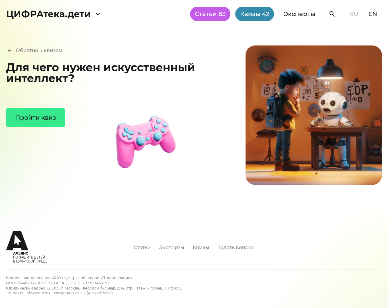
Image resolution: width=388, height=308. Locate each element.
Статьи (210, 14)
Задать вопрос (236, 247)
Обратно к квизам (39, 50)
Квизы (254, 14)
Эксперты (299, 14)
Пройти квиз (35, 117)
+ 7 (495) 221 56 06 (97, 293)
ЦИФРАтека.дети (48, 14)
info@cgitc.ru (37, 293)
